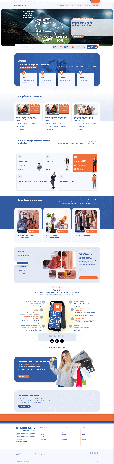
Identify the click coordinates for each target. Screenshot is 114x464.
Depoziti (63, 435)
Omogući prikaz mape (24, 406)
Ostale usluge (95, 5)
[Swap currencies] (24, 47)
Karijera (83, 437)
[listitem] (28, 81)
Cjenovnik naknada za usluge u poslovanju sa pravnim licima (25, 437)
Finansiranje (63, 434)
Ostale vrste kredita (82, 235)
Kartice (73, 5)
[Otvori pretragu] (50, 1)
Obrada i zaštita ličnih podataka (31, 454)
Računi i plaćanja (64, 430)
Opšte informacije (85, 434)
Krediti (67, 5)
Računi (62, 5)
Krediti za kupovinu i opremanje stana (53, 236)
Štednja (79, 5)
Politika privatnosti (20, 454)
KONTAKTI (35, 1)
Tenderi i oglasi (84, 435)
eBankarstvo (86, 5)
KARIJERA (20, 1)
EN (47, 1)
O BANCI (15, 1)
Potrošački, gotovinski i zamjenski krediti (26, 236)
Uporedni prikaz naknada (21, 441)
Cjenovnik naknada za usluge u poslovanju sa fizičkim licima (25, 434)
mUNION (44, 1)
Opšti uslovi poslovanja (21, 439)
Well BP (27, 461)
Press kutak (83, 439)
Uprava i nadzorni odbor (86, 432)
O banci (82, 430)
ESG (31, 1)
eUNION (40, 1)
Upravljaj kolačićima (43, 454)
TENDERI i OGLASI (26, 1)
